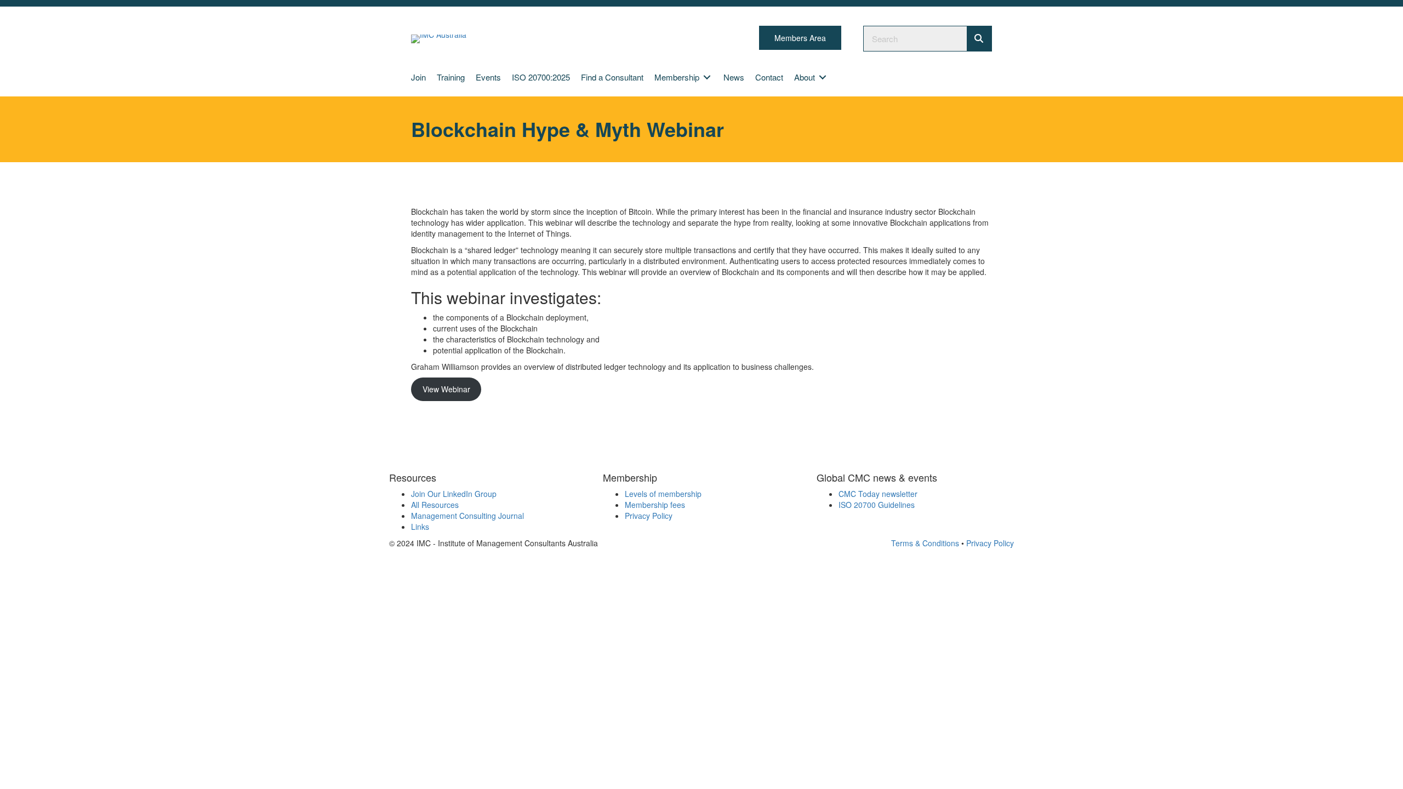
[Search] (979, 38)
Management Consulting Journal (467, 515)
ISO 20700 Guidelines (877, 504)
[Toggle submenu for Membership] (707, 77)
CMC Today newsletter (878, 493)
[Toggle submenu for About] (822, 77)
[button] (800, 38)
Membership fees (655, 504)
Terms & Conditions (925, 543)
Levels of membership (663, 493)
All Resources (435, 504)
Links (420, 526)
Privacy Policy (648, 515)
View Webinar (446, 389)
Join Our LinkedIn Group (454, 493)
